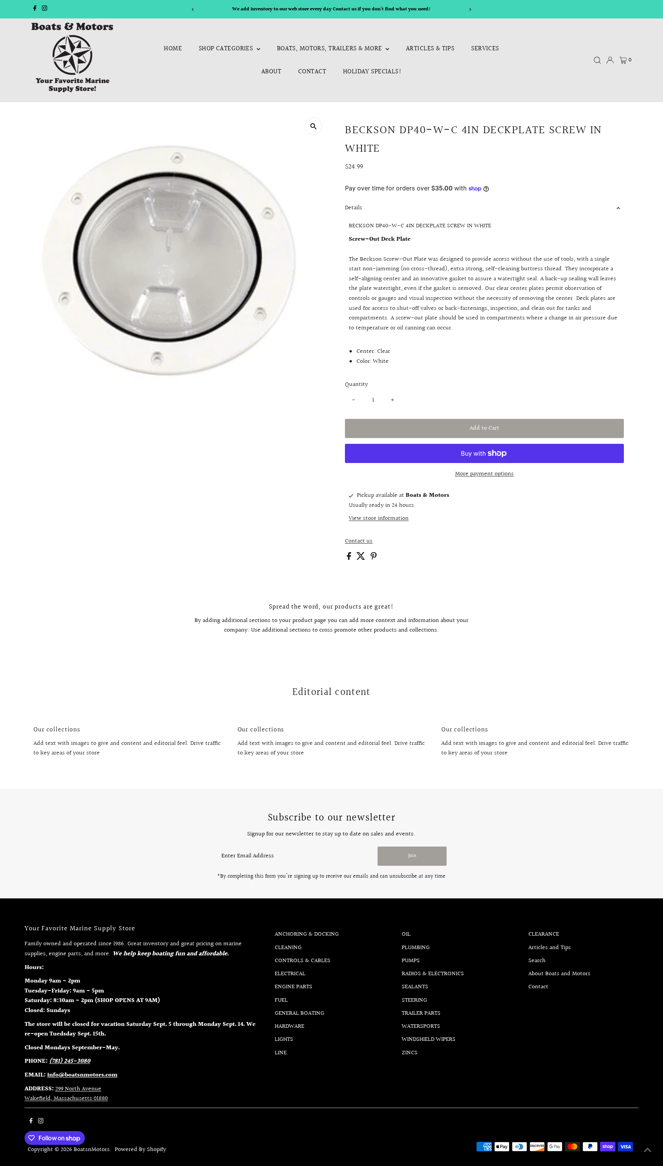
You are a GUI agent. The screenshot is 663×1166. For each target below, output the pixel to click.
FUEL (281, 1000)
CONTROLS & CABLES (302, 961)
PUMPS (411, 961)
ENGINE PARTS (293, 987)
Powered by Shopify (140, 1149)
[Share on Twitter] (361, 558)
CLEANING (288, 948)
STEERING (414, 1000)
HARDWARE (289, 1026)
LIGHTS (284, 1039)
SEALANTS (415, 987)
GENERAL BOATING (299, 1013)
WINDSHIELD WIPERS (428, 1039)
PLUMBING (416, 948)
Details (353, 208)
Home (173, 48)
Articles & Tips (430, 48)
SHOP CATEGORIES (227, 48)
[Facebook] (34, 9)
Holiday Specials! (372, 71)
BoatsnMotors (92, 1149)
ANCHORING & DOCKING (307, 934)
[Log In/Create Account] (610, 60)
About (271, 71)
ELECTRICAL (290, 974)
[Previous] (192, 9)
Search (537, 961)
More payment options (484, 474)
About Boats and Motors (559, 974)
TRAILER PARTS (421, 1013)
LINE (281, 1053)
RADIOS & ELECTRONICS (433, 974)
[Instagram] (44, 9)
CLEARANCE (543, 934)
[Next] (470, 9)
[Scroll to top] (647, 1150)
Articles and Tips (549, 948)
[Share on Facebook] (350, 558)
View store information (379, 519)
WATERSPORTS (421, 1026)
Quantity (356, 384)
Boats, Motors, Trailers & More (330, 48)
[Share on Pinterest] (374, 558)
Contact (312, 71)
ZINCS (409, 1053)
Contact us (359, 541)
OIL (406, 934)
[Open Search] (597, 60)
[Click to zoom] (313, 126)
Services (485, 48)
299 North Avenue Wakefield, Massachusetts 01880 (66, 1094)
